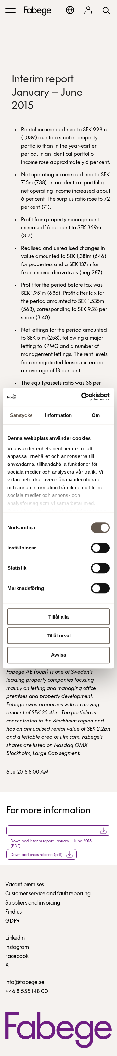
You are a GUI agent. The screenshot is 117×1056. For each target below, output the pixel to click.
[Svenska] (70, 10)
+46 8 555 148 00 (26, 992)
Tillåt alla (58, 617)
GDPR (12, 921)
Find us (13, 912)
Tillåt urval (59, 635)
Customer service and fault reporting (48, 894)
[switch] (100, 548)
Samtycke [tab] (21, 415)
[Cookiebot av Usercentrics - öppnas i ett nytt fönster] (83, 396)
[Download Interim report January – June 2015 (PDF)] (58, 830)
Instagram (17, 947)
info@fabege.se (24, 983)
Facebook (17, 957)
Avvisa (58, 655)
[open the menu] (10, 10)
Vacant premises (24, 885)
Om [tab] (96, 415)
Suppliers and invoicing (32, 903)
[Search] (106, 10)
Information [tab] (58, 415)
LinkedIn (15, 938)
